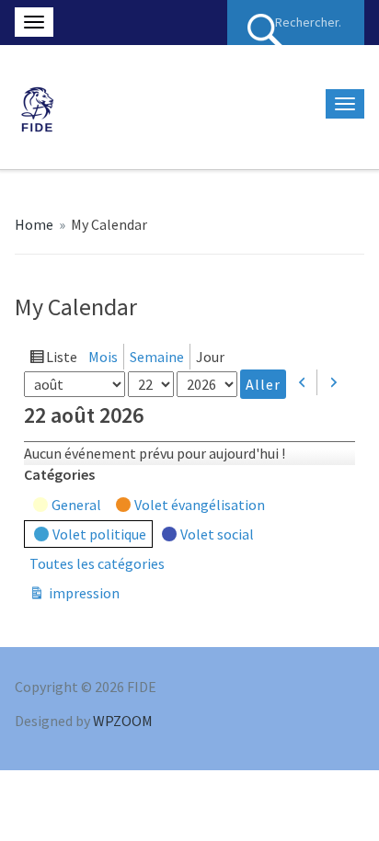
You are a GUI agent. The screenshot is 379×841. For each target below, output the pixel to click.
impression (83, 594)
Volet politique (99, 534)
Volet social (217, 534)
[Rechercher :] (295, 22)
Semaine (157, 356)
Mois (103, 356)
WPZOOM (123, 720)
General (76, 504)
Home (34, 224)
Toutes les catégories (97, 563)
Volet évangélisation (199, 504)
